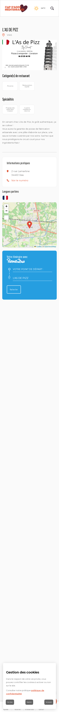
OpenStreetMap (50, 246)
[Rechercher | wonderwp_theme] (52, 8)
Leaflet (38, 246)
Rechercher (14, 289)
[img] (3, 34)
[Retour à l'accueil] (16, 8)
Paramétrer (29, 702)
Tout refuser (10, 702)
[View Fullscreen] (6, 217)
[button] (19, 180)
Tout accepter (49, 702)
